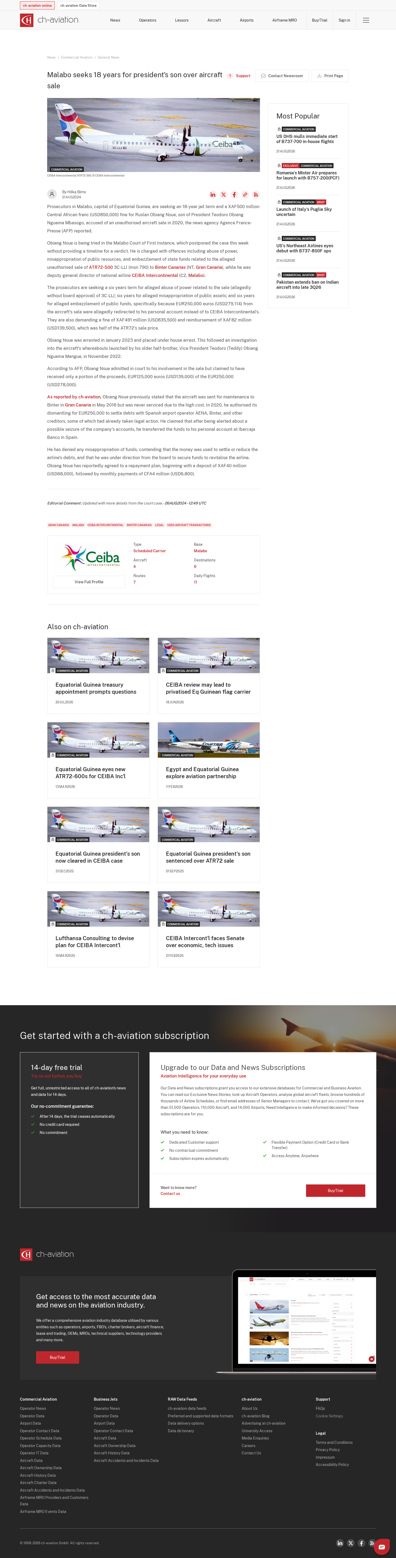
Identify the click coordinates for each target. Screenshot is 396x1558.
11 (195, 582)
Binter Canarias (170, 267)
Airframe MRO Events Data (43, 1511)
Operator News (33, 1408)
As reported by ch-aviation (73, 396)
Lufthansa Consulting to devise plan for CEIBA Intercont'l (94, 942)
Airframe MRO (284, 20)
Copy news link (245, 195)
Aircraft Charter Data (38, 1483)
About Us (250, 1408)
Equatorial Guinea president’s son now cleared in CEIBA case (97, 857)
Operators (147, 20)
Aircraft (214, 20)
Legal (159, 525)
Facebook (234, 195)
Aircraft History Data (38, 1475)
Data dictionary (181, 1431)
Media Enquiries (255, 1438)
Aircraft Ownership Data (41, 1468)
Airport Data (30, 1423)
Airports (246, 20)
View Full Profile (89, 582)
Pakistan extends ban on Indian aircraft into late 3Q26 (307, 285)
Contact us (170, 1193)
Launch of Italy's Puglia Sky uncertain (304, 212)
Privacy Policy (328, 1450)
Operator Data (32, 1416)
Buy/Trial (319, 20)
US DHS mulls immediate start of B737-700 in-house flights (307, 139)
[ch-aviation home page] (49, 20)
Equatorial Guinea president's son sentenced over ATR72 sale (208, 857)
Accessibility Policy (332, 1464)
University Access (257, 1431)
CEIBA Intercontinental (155, 275)
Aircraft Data (31, 1460)
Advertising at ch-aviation (264, 1423)
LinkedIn (213, 195)
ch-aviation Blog (256, 1416)
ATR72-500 (101, 267)
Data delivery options (186, 1423)
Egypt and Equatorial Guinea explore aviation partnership (202, 773)
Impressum (325, 1457)
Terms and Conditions (334, 1442)
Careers (248, 1446)
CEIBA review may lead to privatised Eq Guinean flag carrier (208, 688)
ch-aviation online (37, 6)
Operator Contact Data (39, 1431)
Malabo (195, 275)
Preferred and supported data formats (200, 1416)
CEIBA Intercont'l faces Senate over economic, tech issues (205, 942)
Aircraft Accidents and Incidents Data (52, 1490)
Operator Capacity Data (40, 1446)
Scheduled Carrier (149, 551)
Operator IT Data (34, 1453)
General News (108, 57)
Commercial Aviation (76, 57)
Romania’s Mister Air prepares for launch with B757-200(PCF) (307, 175)
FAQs (320, 1408)
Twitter (351, 1543)
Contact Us (251, 1453)
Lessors (182, 20)
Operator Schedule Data (41, 1438)
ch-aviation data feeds (187, 1408)
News (115, 20)
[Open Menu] (366, 20)
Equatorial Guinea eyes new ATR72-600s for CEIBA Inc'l (90, 773)
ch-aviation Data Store (78, 6)
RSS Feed (256, 195)
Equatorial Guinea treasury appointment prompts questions (95, 688)
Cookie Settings (329, 1416)
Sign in (344, 20)
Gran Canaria (209, 267)
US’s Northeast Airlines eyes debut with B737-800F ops (304, 248)
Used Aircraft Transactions (189, 525)
